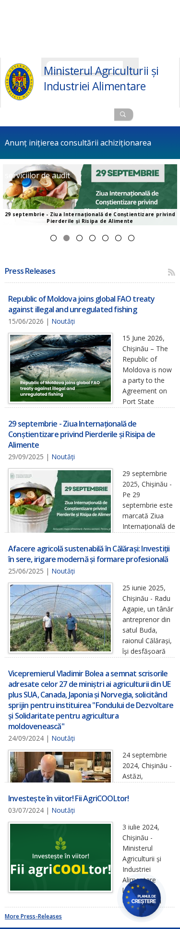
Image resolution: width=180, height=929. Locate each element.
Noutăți (63, 321)
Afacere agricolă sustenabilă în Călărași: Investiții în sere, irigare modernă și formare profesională (79, 238)
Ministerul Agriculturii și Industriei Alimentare (101, 78)
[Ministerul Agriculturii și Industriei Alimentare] (19, 98)
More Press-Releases (33, 916)
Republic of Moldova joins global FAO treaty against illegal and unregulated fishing (53, 238)
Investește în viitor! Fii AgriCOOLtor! (105, 238)
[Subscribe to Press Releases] (171, 272)
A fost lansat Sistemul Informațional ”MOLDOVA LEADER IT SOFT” (131, 238)
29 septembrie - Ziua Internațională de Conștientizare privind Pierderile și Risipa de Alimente (66, 238)
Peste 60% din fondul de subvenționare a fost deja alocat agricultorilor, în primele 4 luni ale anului (118, 238)
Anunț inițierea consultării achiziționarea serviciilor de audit (78, 148)
